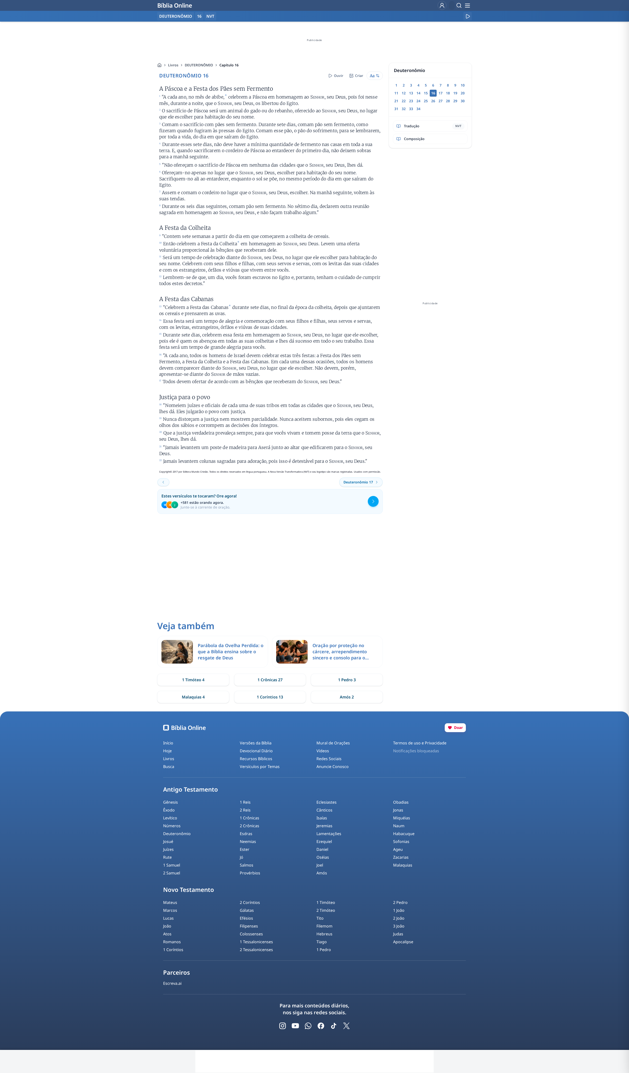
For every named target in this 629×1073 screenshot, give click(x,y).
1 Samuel (171, 865)
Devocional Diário (256, 751)
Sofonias (401, 841)
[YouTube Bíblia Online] (295, 1026)
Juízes (168, 849)
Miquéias (401, 818)
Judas (398, 934)
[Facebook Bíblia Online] (321, 1026)
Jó (241, 857)
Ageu (398, 849)
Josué (168, 841)
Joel (319, 865)
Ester (244, 849)
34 (418, 108)
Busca (168, 766)
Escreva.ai (172, 983)
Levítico (170, 818)
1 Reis (245, 802)
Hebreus (324, 934)
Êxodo (169, 810)
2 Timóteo (325, 910)
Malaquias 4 (193, 697)
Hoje (167, 751)
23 (411, 101)
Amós (321, 873)
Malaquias (402, 865)
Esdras (246, 833)
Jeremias (324, 825)
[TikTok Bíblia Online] (334, 1026)
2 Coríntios (250, 902)
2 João (398, 918)
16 (199, 16)
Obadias (401, 802)
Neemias (248, 841)
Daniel (322, 849)
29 (455, 101)
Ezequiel (324, 841)
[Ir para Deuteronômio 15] (163, 482)
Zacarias (401, 857)
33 (411, 108)
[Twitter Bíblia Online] (346, 1026)
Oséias (322, 857)
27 (441, 101)
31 (396, 108)
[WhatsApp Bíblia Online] (308, 1026)
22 (404, 101)
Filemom (324, 926)
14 (418, 93)
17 (441, 93)
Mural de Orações (333, 743)
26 (433, 101)
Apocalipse (403, 941)
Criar (359, 75)
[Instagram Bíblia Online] (282, 1026)
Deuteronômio (177, 833)
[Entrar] (442, 5)
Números (172, 825)
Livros (173, 65)
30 (463, 101)
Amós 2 (347, 697)
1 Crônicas (249, 818)
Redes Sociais (329, 758)
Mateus (170, 902)
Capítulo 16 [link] (229, 65)
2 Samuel (171, 873)
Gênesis (170, 802)
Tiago (321, 941)
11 (396, 93)
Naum (398, 825)
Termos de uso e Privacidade (419, 743)
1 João (398, 910)
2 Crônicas (249, 825)
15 (426, 93)
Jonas (398, 810)
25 (426, 101)
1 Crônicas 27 (270, 679)
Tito (320, 918)
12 (404, 93)
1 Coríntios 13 (270, 697)
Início (168, 743)
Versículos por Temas (260, 766)
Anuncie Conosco (332, 766)
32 (404, 108)
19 (455, 93)
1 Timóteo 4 (193, 679)
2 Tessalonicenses (256, 949)
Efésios (246, 918)
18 (448, 93)
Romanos (172, 941)
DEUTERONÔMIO (199, 65)
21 (396, 101)
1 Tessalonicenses (256, 941)
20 (463, 93)
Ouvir (338, 75)
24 (418, 101)
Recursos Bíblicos (256, 758)
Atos (167, 934)
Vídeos (322, 751)
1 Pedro (323, 949)
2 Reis (245, 810)
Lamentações (328, 833)
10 (463, 85)
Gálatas (247, 910)
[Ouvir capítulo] (467, 16)
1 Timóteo (325, 902)
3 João (398, 926)
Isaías (321, 818)
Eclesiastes (326, 802)
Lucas (168, 918)
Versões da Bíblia (256, 743)
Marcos (170, 910)
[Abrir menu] (467, 5)
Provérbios (250, 873)
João (167, 926)
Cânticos (324, 810)
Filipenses (249, 926)
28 (448, 101)
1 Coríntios (173, 949)
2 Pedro (400, 902)
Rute (167, 857)
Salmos (246, 865)
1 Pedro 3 (347, 679)
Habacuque (404, 833)
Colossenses (251, 934)
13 (411, 93)
